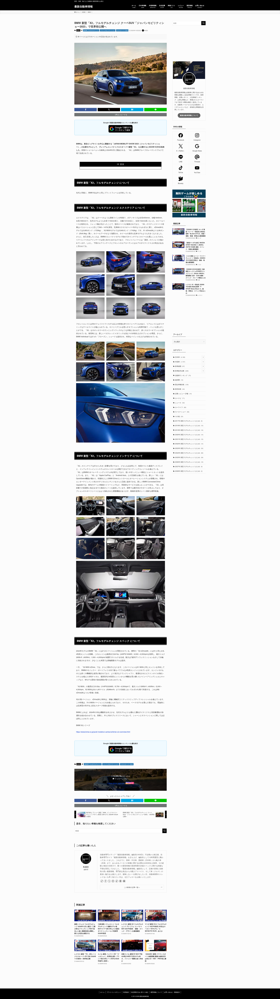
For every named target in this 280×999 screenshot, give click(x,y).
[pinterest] (120, 881)
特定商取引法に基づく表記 (139, 992)
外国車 (180, 362)
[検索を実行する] (164, 831)
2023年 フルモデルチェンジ (91, 30)
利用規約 (126, 992)
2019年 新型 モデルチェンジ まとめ (189, 430)
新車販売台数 (181, 371)
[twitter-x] (109, 881)
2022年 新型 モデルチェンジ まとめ (189, 444)
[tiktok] (116, 881)
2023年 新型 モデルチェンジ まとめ (189, 448)
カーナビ (180, 398)
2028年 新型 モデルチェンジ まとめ (188, 471)
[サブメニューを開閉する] (203, 357)
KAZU (86, 867)
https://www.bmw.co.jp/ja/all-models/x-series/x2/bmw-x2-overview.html (103, 732)
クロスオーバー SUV (122, 30)
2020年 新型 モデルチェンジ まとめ (189, 434)
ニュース (180, 403)
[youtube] (124, 881)
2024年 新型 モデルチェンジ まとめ (189, 453)
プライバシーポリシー (114, 992)
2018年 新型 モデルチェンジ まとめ (189, 425)
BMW (78, 30)
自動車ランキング (183, 375)
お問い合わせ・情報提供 (172, 992)
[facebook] (105, 881)
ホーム (102, 992)
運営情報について (156, 992)
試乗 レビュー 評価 (183, 393)
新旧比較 (180, 389)
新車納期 (180, 366)
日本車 (180, 357)
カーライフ (180, 407)
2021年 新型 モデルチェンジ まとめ (189, 439)
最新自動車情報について (189, 115)
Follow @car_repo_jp (115, 783)
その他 (179, 416)
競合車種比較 (181, 384)
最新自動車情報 (83, 6)
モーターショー (182, 412)
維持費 (179, 380)
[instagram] (113, 881)
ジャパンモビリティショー (107, 30)
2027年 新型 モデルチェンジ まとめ (188, 466)
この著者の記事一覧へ (132, 887)
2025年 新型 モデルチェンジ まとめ (189, 457)
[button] (85, 109)
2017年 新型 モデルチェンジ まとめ (188, 421)
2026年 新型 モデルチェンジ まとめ (189, 462)
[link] (101, 881)
